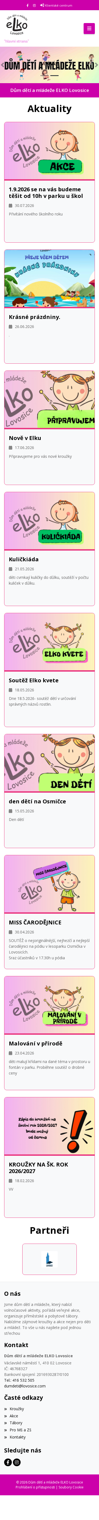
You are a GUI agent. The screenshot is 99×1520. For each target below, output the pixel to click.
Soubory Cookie (71, 1487)
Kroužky (17, 1408)
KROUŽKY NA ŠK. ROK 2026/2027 (38, 1167)
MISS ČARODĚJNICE (35, 922)
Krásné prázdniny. (34, 317)
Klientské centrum (58, 5)
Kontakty (18, 1437)
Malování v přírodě (35, 1043)
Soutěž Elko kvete (34, 680)
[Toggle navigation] (89, 28)
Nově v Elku (25, 438)
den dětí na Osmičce (37, 801)
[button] (2, 65)
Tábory (16, 1422)
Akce (14, 1415)
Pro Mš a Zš (20, 1429)
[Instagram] (34, 5)
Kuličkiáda (24, 559)
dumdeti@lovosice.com (25, 1386)
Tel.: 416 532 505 (19, 1380)
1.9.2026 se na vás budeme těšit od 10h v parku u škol (46, 192)
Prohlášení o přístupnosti (35, 1487)
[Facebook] (28, 5)
